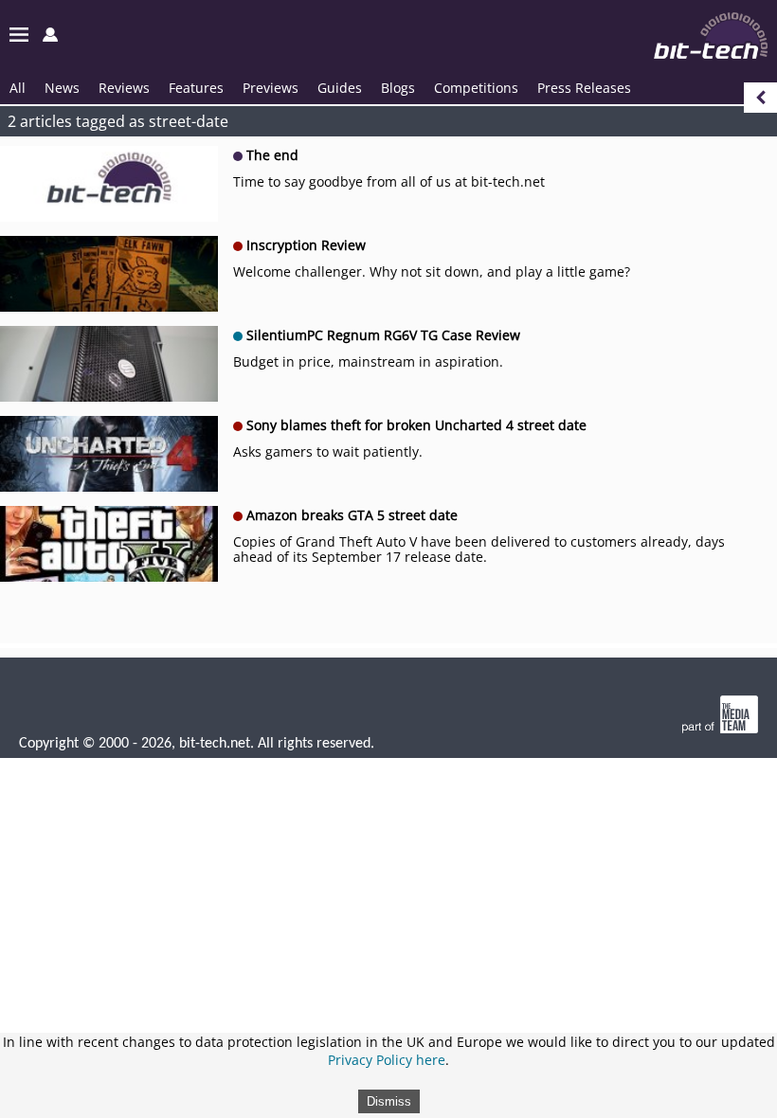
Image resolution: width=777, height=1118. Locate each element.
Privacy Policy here (386, 1060)
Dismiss (389, 1101)
